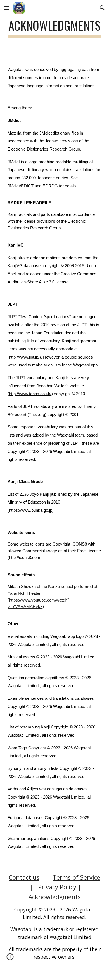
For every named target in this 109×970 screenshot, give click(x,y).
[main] (54, 28)
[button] (6, 7)
